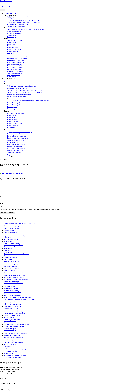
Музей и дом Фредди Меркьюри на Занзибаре (17, 297)
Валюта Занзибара (9, 341)
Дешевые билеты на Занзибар (13, 225)
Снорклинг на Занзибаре (11, 308)
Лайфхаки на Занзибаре (11, 348)
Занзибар (5, 6)
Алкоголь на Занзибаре (10, 351)
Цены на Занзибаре (9, 286)
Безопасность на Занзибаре (12, 265)
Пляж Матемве (8, 252)
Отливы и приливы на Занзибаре (13, 283)
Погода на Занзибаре (10, 321)
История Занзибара (9, 346)
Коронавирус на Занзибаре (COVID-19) (15, 355)
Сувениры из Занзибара (11, 293)
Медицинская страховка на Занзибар (15, 255)
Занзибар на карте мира (11, 290)
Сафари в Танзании (9, 274)
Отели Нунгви (8, 248)
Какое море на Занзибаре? (12, 261)
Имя (1, 200)
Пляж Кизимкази (8, 234)
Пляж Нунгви (7, 250)
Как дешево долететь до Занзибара (14, 275)
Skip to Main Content (6, 1)
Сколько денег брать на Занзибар (14, 326)
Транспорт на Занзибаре (11, 239)
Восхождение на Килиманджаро (13, 342)
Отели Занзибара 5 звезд (11, 246)
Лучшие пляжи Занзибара (11, 310)
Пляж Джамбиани (9, 230)
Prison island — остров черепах (13, 304)
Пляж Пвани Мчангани (10, 232)
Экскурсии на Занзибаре (11, 266)
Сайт (1, 206)
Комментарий (4, 197)
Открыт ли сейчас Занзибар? (12, 357)
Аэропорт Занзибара (10, 330)
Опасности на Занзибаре (11, 263)
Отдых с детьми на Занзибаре (13, 295)
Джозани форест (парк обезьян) (13, 272)
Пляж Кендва (7, 284)
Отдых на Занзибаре (10, 301)
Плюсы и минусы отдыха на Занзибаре (15, 333)
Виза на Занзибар (9, 259)
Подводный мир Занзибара (12, 319)
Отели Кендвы (8, 241)
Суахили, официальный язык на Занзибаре (16, 324)
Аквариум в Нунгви (9, 270)
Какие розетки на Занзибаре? (12, 339)
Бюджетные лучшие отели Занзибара (15, 236)
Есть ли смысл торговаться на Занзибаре (16, 279)
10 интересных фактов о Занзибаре (14, 277)
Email (2, 203)
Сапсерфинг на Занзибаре (12, 322)
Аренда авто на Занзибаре (12, 281)
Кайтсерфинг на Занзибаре (12, 335)
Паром (6, 331)
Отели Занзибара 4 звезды (12, 243)
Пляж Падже (7, 237)
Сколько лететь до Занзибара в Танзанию (16, 227)
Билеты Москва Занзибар (11, 228)
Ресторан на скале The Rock (12, 317)
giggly (5, 170)
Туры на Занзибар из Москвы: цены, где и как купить (19, 223)
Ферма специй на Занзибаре (12, 292)
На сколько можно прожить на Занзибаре (16, 350)
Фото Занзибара (8, 353)
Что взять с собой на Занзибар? (13, 315)
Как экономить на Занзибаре (12, 306)
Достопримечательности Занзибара (14, 313)
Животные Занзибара (10, 344)
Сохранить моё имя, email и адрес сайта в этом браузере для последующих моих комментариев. (31, 209)
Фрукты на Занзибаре (10, 303)
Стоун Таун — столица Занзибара (14, 312)
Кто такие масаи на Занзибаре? (13, 245)
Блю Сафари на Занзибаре (12, 268)
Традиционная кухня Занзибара (13, 337)
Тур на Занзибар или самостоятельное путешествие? (20, 299)
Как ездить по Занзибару (11, 288)
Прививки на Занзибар (10, 257)
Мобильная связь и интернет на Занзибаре (16, 254)
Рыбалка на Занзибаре (10, 328)
